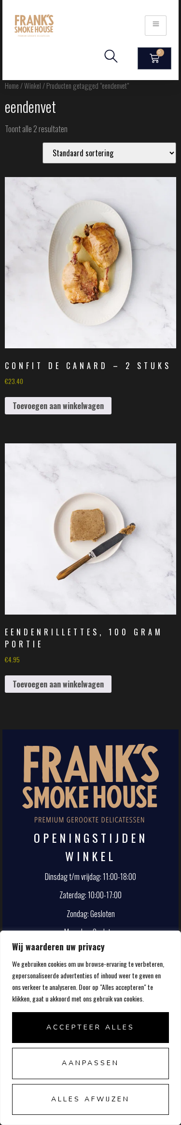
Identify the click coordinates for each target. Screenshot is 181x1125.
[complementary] (90, 1028)
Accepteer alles (90, 1027)
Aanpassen (90, 1063)
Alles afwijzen (90, 1099)
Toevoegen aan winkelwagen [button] (58, 406)
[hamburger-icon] (156, 25)
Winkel (32, 85)
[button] (111, 58)
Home (12, 85)
